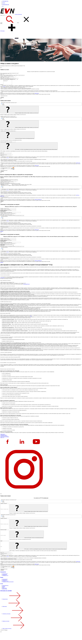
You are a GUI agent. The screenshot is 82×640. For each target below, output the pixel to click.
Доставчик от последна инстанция (7, 581)
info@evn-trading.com (38, 199)
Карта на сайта (4, 588)
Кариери (3, 586)
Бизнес (1, 577)
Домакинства (3, 571)
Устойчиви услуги (5, 575)
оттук (4, 86)
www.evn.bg (2, 277)
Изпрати (1, 231)
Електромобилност (5, 585)
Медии (3, 587)
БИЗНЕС (3, 2)
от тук (8, 157)
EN (2, 6)
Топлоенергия (4, 574)
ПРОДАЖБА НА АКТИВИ (6, 590)
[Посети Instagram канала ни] (24, 492)
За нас (1, 583)
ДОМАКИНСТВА (5, 1)
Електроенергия (4, 573)
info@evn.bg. (78, 162)
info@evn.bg (37, 93)
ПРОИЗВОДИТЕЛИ (5, 4)
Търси (1, 15)
